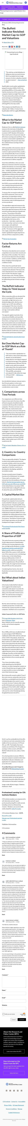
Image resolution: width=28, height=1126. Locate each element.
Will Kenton (19, 375)
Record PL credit (6, 815)
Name (3, 990)
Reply (3, 855)
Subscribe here (14, 1073)
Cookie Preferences (14, 1112)
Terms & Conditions (11, 1109)
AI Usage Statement (18, 1105)
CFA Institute (6, 1101)
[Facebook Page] (10, 1090)
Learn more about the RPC (14, 1051)
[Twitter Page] (14, 1090)
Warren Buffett (22, 80)
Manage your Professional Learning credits (12, 819)
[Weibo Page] (17, 1090)
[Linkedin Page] (6, 1090)
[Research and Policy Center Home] (14, 2)
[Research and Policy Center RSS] (21, 1090)
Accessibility (21, 1101)
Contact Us (14, 1101)
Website (4, 1005)
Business (8, 620)
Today (13, 620)
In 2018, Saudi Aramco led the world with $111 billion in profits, (13, 548)
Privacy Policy (8, 1105)
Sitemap (20, 1109)
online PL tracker (16, 808)
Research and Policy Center (8, 6)
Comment (5, 975)
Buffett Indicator (20, 127)
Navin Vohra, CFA (9, 42)
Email (3, 998)
